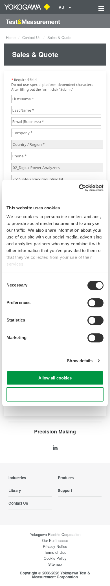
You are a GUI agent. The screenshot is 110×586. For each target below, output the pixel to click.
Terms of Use (55, 552)
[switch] (95, 302)
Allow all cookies (55, 378)
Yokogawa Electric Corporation (55, 534)
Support (65, 490)
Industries (17, 477)
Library (14, 490)
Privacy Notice (55, 546)
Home (11, 37)
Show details (80, 360)
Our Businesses (55, 540)
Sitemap (55, 564)
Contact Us (31, 37)
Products (66, 477)
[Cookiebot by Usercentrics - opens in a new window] (79, 188)
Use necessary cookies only (55, 394)
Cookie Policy (55, 558)
